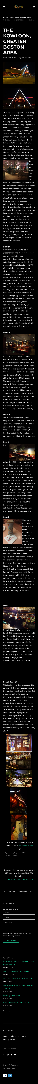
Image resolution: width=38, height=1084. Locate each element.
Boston (11, 853)
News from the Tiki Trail (20, 18)
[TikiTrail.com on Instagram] (8, 1054)
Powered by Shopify (9, 1068)
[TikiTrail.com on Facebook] (4, 1054)
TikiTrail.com (13, 1065)
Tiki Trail (7, 855)
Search (6, 1036)
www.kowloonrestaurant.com (20, 879)
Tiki (15, 853)
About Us (15, 1036)
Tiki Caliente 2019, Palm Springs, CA (18, 978)
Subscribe (6, 1011)
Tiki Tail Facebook (25, 845)
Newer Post (24, 891)
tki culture (14, 855)
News (23, 1036)
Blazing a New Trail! (11, 995)
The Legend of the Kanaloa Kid (16, 971)
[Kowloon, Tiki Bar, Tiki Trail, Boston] (19, 750)
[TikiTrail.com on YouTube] (15, 1054)
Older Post (11, 891)
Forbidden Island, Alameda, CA (16, 1002)
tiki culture (26, 853)
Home (5, 18)
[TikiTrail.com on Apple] (11, 1054)
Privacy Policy (9, 1040)
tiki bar (19, 853)
